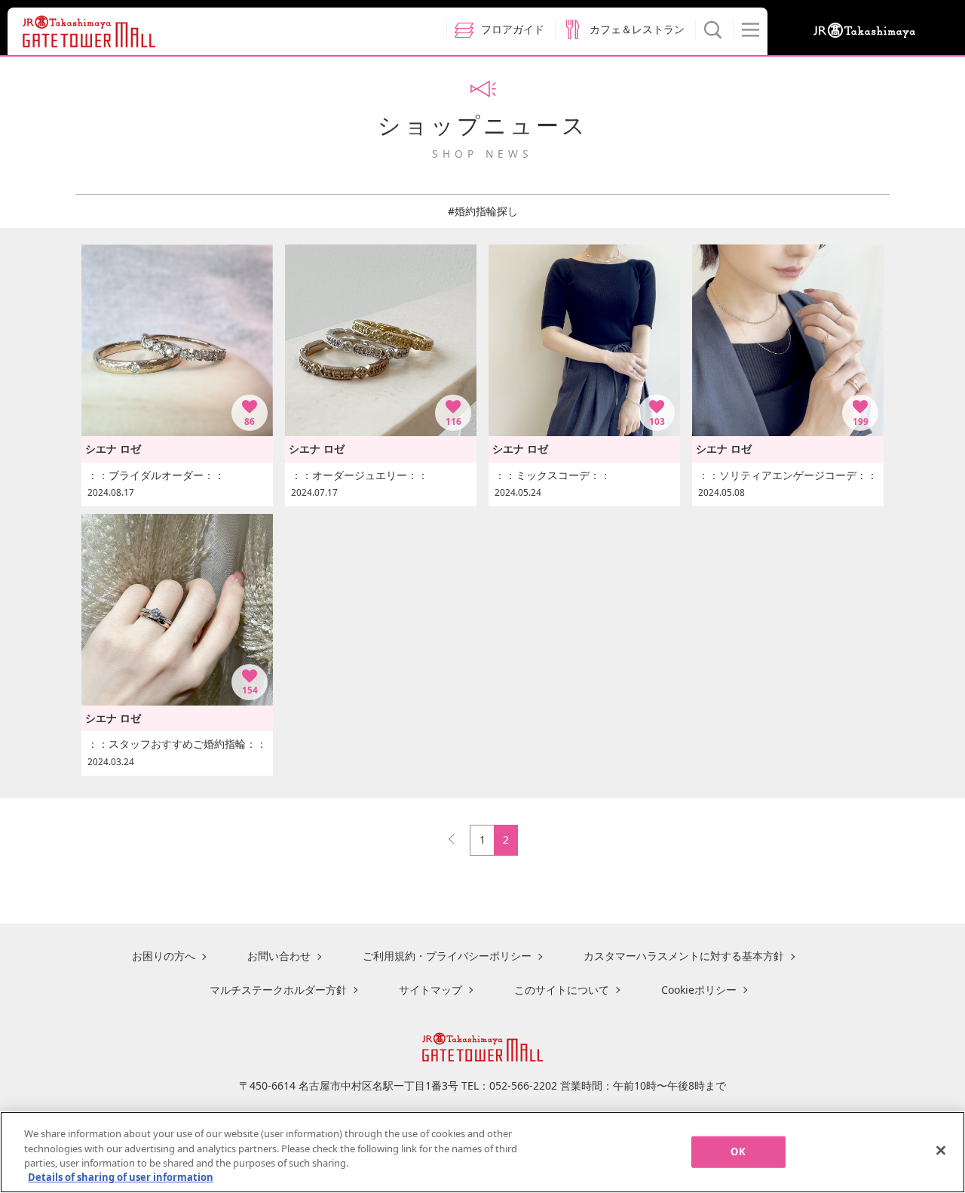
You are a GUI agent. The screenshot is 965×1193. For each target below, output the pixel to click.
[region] (482, 1152)
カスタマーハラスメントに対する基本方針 (684, 956)
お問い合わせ (279, 956)
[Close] (940, 1150)
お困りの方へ (163, 956)
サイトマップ (430, 989)
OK (738, 1151)
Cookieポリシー (699, 989)
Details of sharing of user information (120, 1177)
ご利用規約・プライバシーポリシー (447, 956)
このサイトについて (561, 989)
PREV (458, 835)
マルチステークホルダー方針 (278, 989)
